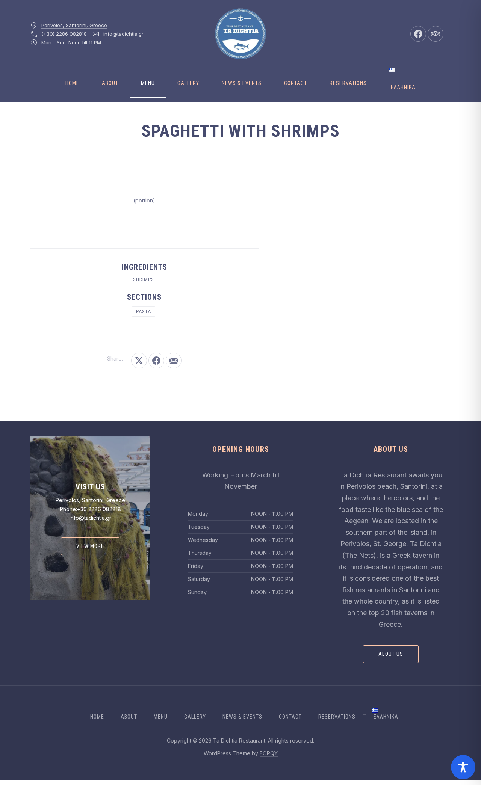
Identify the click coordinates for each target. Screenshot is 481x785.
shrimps (143, 279)
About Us (390, 654)
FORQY (269, 753)
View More (90, 546)
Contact (295, 83)
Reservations (348, 83)
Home (72, 83)
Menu (148, 83)
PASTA (143, 311)
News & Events (242, 83)
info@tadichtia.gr (123, 34)
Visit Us (90, 486)
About (110, 83)
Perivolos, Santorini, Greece (74, 25)
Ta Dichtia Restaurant (239, 740)
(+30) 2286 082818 (64, 34)
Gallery (188, 83)
